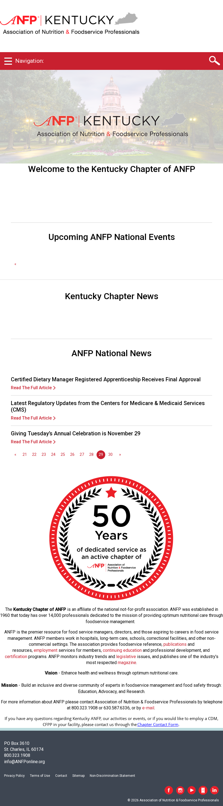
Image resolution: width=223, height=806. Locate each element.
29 (101, 454)
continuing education (122, 650)
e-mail (148, 707)
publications (175, 644)
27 (82, 454)
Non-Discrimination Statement (112, 776)
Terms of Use (40, 776)
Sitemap (78, 776)
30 (110, 454)
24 (53, 454)
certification (16, 656)
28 (91, 454)
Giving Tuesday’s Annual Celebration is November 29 (75, 433)
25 (63, 454)
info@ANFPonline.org (24, 761)
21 (25, 454)
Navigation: (29, 61)
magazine (127, 662)
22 (34, 454)
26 (72, 454)
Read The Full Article (31, 387)
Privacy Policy (14, 776)
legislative (126, 656)
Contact (61, 776)
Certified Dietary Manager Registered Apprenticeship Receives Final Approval (106, 379)
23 (44, 454)
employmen (45, 650)
